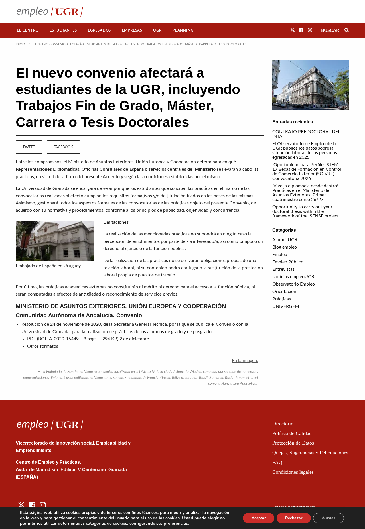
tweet (29, 147)
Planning (183, 30)
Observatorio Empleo (293, 284)
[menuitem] (27, 30)
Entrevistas (283, 269)
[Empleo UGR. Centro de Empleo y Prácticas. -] (49, 11)
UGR (157, 30)
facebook (63, 147)
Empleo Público (287, 262)
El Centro (27, 30)
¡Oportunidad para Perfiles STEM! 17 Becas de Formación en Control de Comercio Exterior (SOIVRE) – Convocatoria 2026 (306, 171)
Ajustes (328, 518)
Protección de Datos (293, 443)
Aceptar (259, 518)
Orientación (284, 291)
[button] (292, 30)
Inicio (20, 44)
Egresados (99, 30)
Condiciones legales (293, 472)
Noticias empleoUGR (293, 276)
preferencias (176, 523)
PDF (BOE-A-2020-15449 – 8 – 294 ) (72, 339)
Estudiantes (63, 30)
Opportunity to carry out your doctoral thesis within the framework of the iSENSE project (305, 211)
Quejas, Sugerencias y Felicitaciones (310, 452)
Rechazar (293, 518)
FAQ (277, 462)
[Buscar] (346, 30)
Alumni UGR (284, 239)
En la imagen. (245, 360)
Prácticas (281, 299)
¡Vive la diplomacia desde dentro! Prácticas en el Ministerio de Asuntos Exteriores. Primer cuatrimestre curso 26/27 (305, 193)
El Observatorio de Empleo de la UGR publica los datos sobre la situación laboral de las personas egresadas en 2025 (304, 150)
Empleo (279, 254)
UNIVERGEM (285, 306)
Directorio (282, 423)
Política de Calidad (292, 433)
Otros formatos (42, 346)
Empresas (132, 30)
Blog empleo (284, 247)
